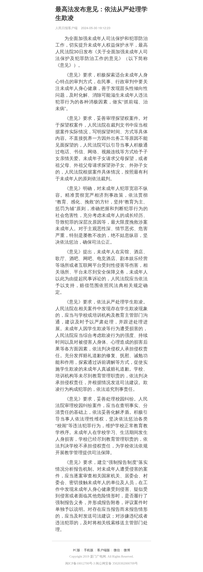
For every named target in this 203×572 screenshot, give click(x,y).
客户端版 (103, 550)
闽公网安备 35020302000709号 (117, 563)
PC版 (76, 550)
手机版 (88, 550)
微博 (127, 550)
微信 (117, 550)
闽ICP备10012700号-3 (80, 563)
